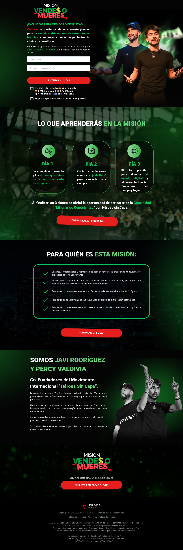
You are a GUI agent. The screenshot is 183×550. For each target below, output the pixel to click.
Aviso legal (92, 517)
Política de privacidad (77, 517)
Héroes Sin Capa (87, 512)
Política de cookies (107, 517)
